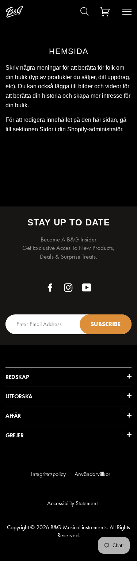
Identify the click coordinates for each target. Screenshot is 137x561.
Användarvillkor (92, 474)
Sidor (46, 129)
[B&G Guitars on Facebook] (50, 289)
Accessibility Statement (72, 503)
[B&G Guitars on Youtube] (87, 289)
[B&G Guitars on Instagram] (68, 289)
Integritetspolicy (48, 474)
